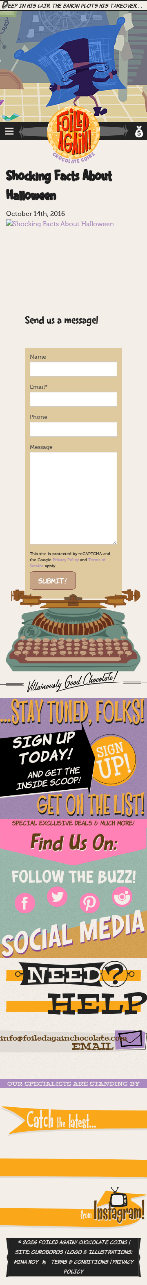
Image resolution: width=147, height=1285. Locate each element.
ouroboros (47, 1252)
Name (38, 357)
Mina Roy (26, 1262)
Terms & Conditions (79, 1262)
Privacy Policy (66, 560)
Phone (38, 417)
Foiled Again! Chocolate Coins (73, 135)
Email (39, 387)
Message (41, 447)
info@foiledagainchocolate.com (63, 1038)
